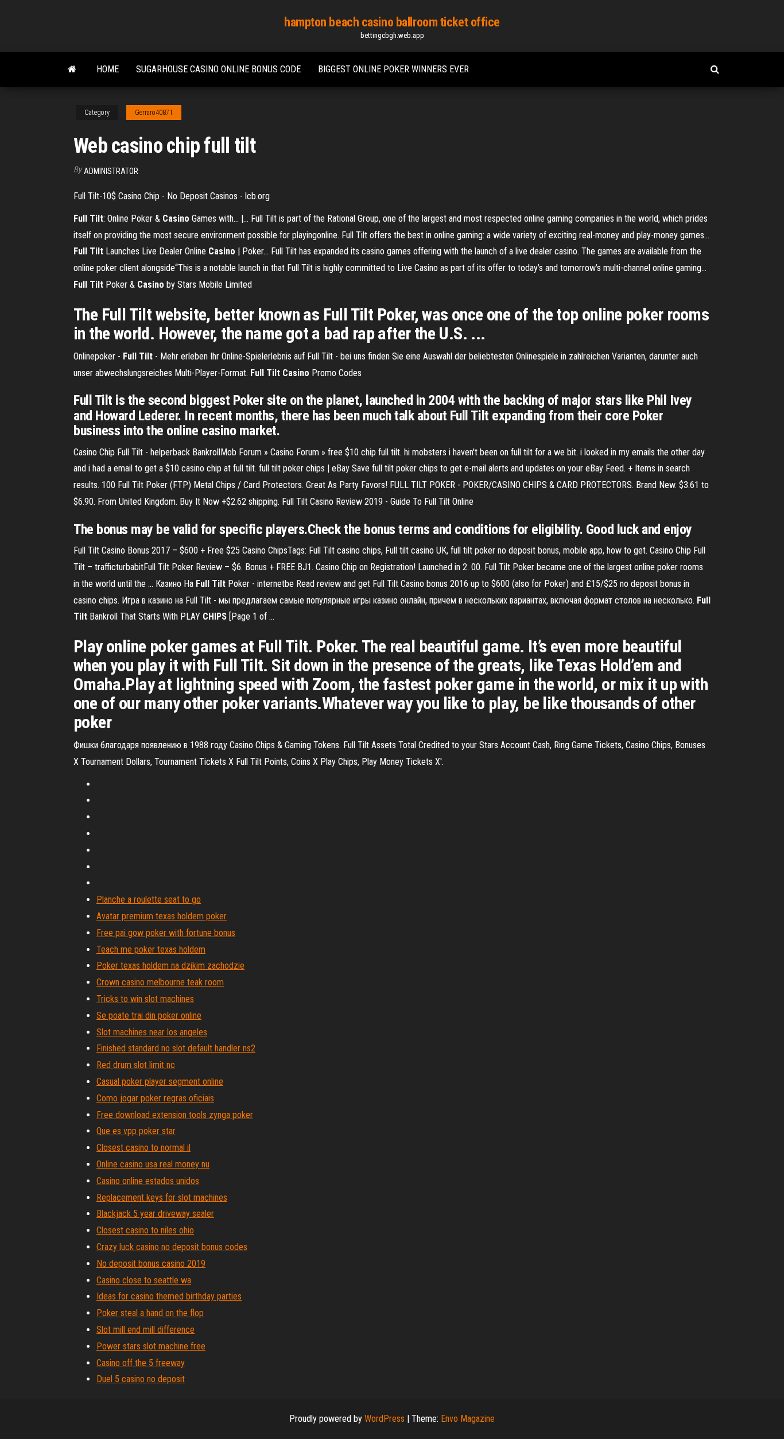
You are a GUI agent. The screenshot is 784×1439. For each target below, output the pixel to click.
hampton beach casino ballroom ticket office (392, 22)
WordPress (384, 1418)
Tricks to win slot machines (145, 998)
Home (107, 69)
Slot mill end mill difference (145, 1329)
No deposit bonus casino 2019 (150, 1263)
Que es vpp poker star (136, 1130)
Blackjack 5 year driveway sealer (155, 1213)
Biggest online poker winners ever (393, 69)
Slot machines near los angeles (151, 1032)
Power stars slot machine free (150, 1346)
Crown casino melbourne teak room (160, 982)
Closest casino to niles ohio (145, 1230)
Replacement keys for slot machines (161, 1197)
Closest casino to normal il (143, 1147)
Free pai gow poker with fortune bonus (165, 932)
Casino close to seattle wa (143, 1280)
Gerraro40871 (154, 113)
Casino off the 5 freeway (140, 1362)
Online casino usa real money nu (152, 1164)
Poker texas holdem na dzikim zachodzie (170, 965)
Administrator (111, 171)
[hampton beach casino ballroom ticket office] (72, 69)
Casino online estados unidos (147, 1180)
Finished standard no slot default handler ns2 (175, 1048)
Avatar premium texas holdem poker (161, 916)
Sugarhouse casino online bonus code (218, 69)
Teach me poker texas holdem (150, 949)
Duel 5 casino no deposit (140, 1379)
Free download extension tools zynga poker (174, 1114)
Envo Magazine (468, 1418)
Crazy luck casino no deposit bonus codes (171, 1246)
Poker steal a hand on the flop (150, 1313)
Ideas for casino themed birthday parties (169, 1296)
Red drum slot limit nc (135, 1064)
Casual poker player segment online (159, 1081)
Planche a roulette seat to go (148, 899)
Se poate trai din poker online (148, 1015)
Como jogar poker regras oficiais (155, 1098)
